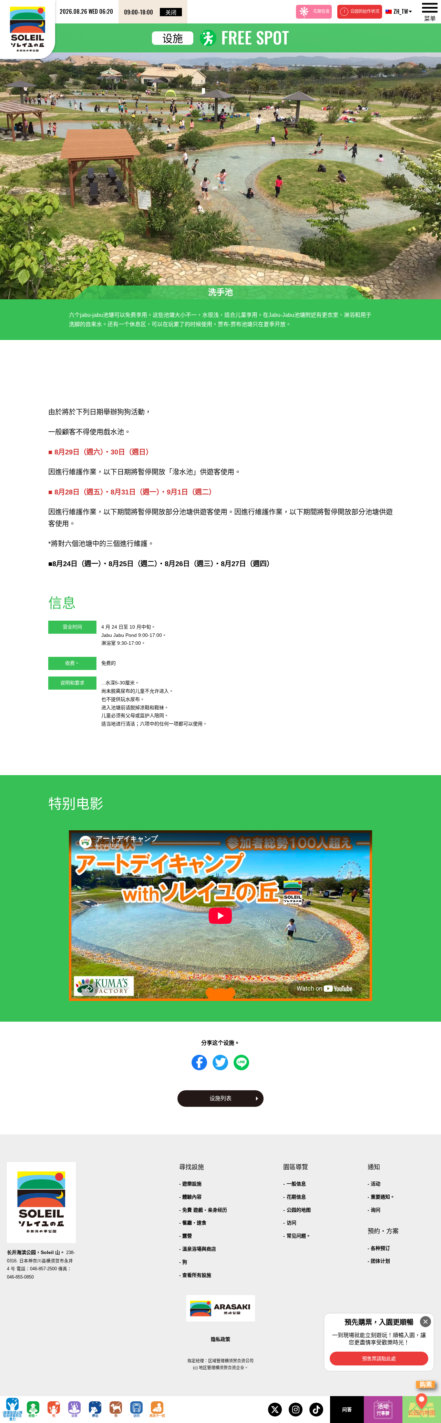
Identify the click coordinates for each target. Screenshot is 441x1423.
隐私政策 (220, 1339)
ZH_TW (399, 11)
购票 (426, 1384)
